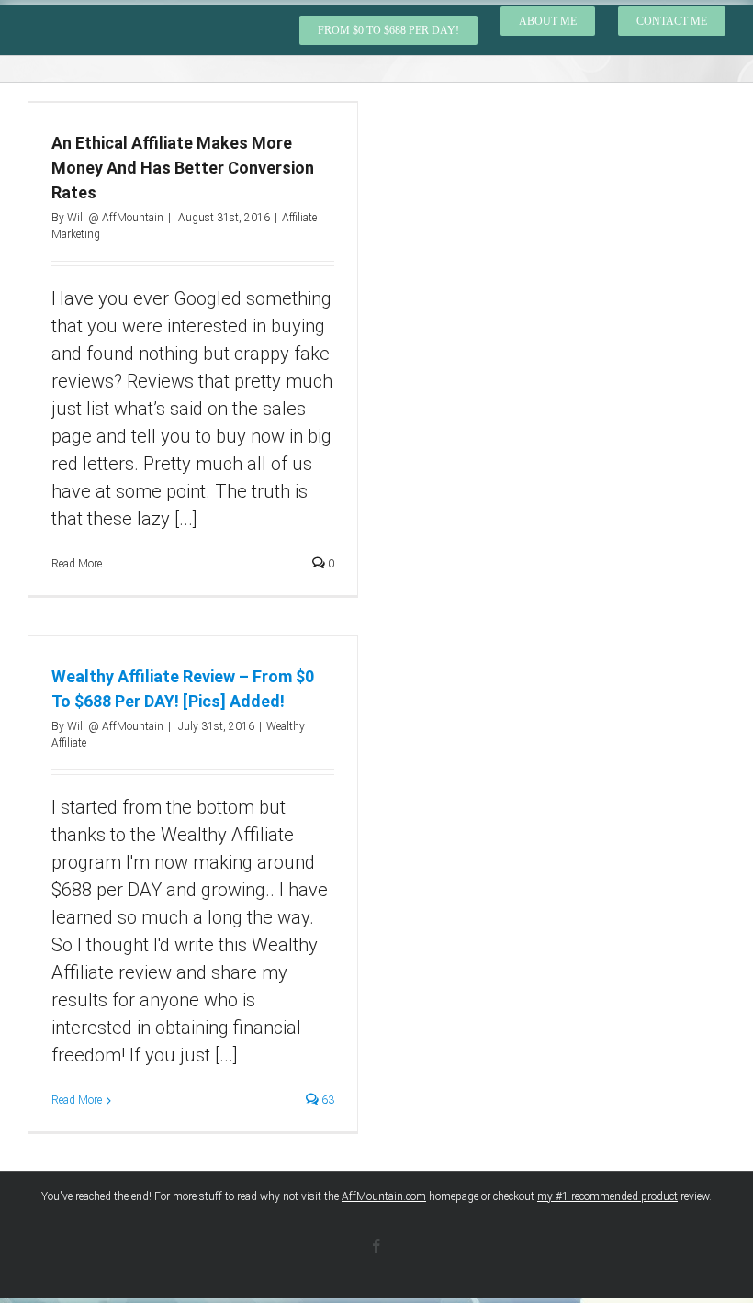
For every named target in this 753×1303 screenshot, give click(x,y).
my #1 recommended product (607, 1196)
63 (326, 1100)
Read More (76, 1100)
